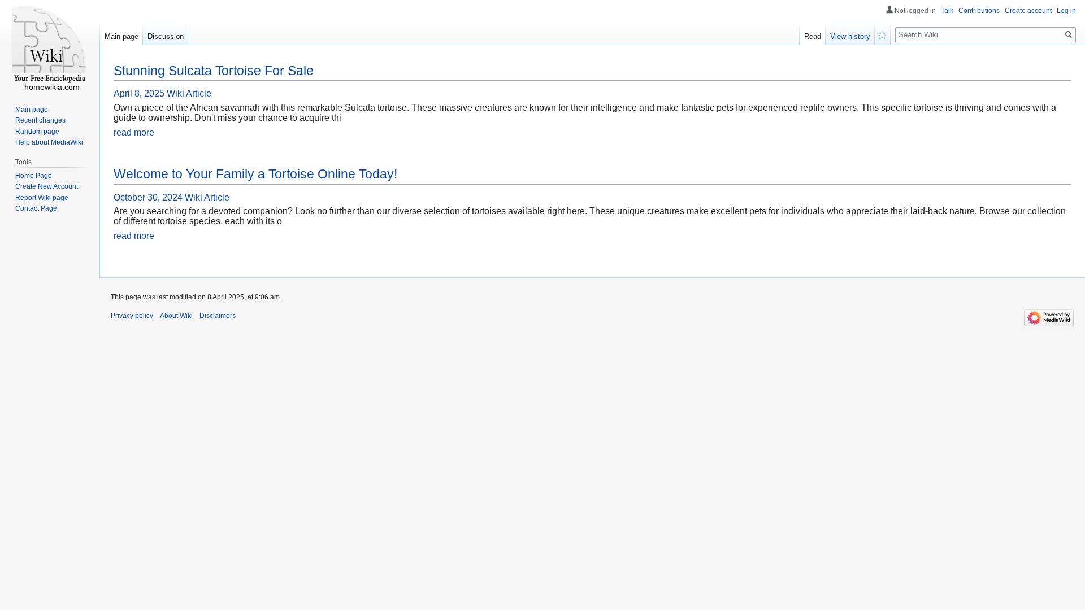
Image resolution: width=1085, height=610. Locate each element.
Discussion (165, 36)
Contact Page (36, 208)
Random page (37, 132)
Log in (1066, 11)
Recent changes (40, 120)
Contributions (979, 11)
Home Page (33, 176)
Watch (883, 34)
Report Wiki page (41, 198)
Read (812, 36)
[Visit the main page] (50, 45)
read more (134, 132)
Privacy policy (132, 316)
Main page (121, 36)
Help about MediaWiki (49, 142)
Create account (1028, 11)
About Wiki (176, 316)
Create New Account (46, 186)
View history (850, 36)
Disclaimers (217, 316)
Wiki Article (189, 93)
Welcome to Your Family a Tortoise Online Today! (255, 174)
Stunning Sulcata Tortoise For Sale (214, 70)
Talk (947, 11)
